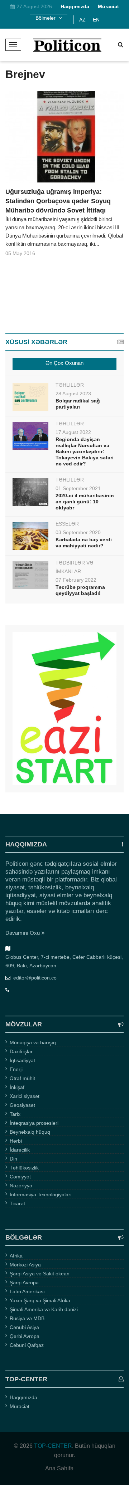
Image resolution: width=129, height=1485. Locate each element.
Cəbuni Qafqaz (27, 1345)
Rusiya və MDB (27, 1318)
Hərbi (16, 1141)
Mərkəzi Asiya (25, 1264)
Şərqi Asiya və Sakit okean (40, 1273)
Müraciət (19, 1406)
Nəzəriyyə (21, 1185)
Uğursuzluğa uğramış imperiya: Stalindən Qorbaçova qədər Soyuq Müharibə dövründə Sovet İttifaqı (58, 201)
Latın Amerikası (27, 1291)
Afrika (16, 1256)
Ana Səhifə (59, 1468)
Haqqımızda (23, 1397)
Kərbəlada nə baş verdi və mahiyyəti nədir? (84, 542)
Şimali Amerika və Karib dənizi (44, 1309)
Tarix (15, 1114)
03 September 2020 (78, 532)
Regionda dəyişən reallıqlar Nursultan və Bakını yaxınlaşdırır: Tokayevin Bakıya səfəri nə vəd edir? (85, 451)
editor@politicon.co (35, 978)
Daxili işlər (21, 1051)
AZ (82, 20)
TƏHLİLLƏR (70, 385)
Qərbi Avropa (24, 1336)
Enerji (16, 1069)
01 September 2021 (78, 488)
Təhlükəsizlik (24, 1168)
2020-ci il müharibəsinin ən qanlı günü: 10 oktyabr (85, 502)
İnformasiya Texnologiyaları (41, 1194)
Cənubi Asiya (24, 1327)
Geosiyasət (22, 1105)
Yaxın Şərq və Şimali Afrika (40, 1300)
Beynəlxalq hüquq (30, 1132)
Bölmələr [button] (46, 18)
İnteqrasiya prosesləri (34, 1123)
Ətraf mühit (22, 1078)
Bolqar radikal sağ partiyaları (78, 404)
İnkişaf (17, 1087)
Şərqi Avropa (24, 1282)
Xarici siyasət (24, 1096)
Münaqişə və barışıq (33, 1042)
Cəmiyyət (20, 1176)
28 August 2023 (73, 393)
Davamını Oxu (22, 933)
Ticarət (17, 1203)
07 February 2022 (76, 580)
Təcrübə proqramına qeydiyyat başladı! (80, 590)
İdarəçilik (20, 1150)
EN (96, 20)
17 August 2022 (73, 432)
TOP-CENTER (53, 1446)
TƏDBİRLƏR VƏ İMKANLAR (75, 567)
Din (13, 1159)
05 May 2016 (20, 253)
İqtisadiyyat (22, 1060)
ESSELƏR (67, 524)
